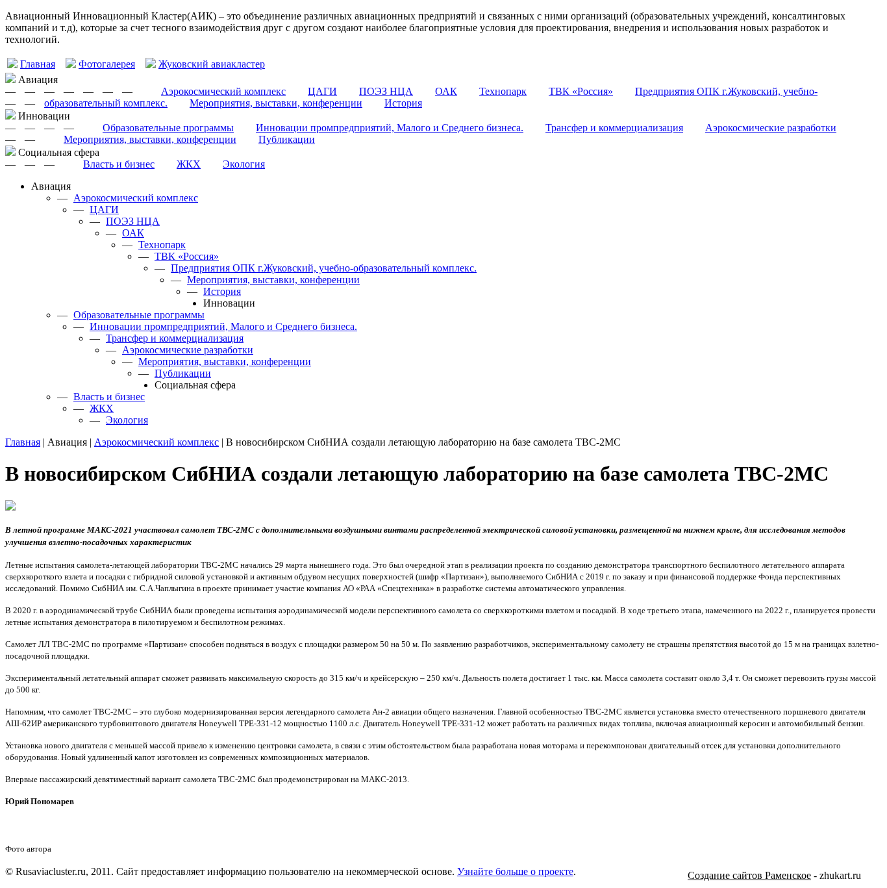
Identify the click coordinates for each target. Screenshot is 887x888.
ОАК (446, 91)
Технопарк (503, 91)
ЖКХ (189, 164)
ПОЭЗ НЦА (386, 91)
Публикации (286, 139)
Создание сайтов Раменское (749, 875)
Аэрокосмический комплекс (223, 91)
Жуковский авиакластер (211, 64)
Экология (244, 164)
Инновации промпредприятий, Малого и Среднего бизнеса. (389, 127)
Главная (37, 64)
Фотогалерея (107, 64)
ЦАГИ (322, 91)
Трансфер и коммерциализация (614, 127)
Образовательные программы (168, 127)
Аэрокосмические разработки (770, 127)
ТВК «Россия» (581, 91)
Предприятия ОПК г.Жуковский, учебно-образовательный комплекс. (324, 267)
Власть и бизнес (119, 164)
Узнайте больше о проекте (515, 871)
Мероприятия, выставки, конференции (276, 102)
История (403, 102)
